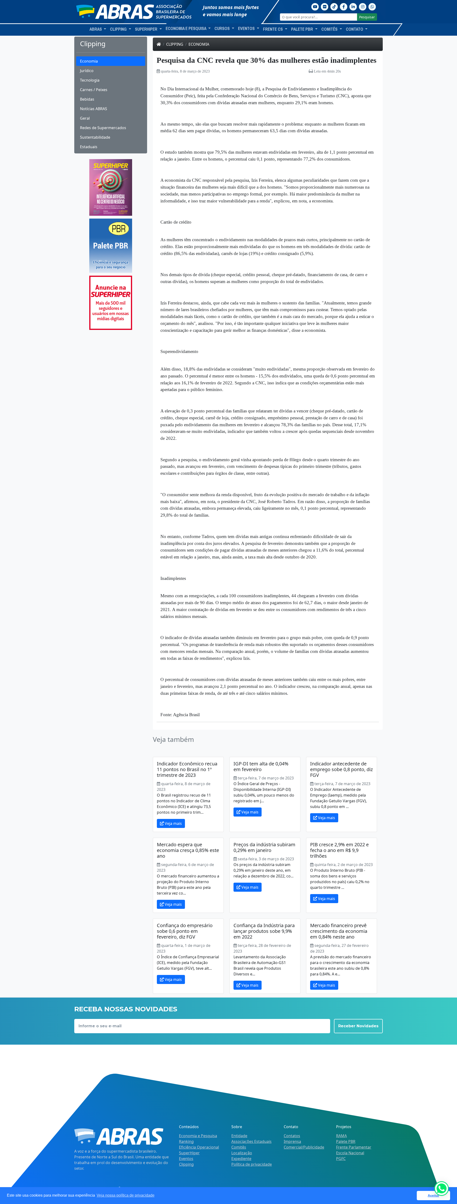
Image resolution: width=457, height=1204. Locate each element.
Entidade (239, 1135)
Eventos (186, 1158)
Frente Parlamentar (353, 1147)
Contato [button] (355, 29)
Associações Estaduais (251, 1141)
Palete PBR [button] (302, 29)
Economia (89, 61)
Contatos (292, 1135)
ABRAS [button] (96, 29)
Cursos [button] (222, 28)
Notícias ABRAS (93, 108)
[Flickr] (324, 6)
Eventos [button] (247, 28)
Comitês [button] (329, 29)
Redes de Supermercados (103, 127)
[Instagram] (363, 6)
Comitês (238, 1147)
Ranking (186, 1141)
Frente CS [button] (273, 29)
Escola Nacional (350, 1152)
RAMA (341, 1135)
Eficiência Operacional (199, 1147)
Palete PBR (345, 1141)
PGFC (341, 1158)
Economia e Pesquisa (198, 1135)
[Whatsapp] (372, 6)
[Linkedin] (353, 6)
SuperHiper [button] (146, 29)
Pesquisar (367, 17)
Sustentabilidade (95, 137)
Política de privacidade (251, 1164)
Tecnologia (89, 80)
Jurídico (87, 70)
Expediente (241, 1158)
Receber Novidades (358, 1026)
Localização (241, 1152)
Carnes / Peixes (93, 89)
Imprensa (292, 1141)
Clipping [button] (119, 29)
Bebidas (87, 99)
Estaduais (88, 146)
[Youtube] (315, 6)
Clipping (174, 44)
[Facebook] (343, 6)
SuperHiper (189, 1152)
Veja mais (173, 823)
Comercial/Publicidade (304, 1147)
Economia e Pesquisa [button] (186, 28)
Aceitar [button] (433, 1195)
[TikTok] (334, 6)
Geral (85, 118)
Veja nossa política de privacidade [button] (125, 1195)
